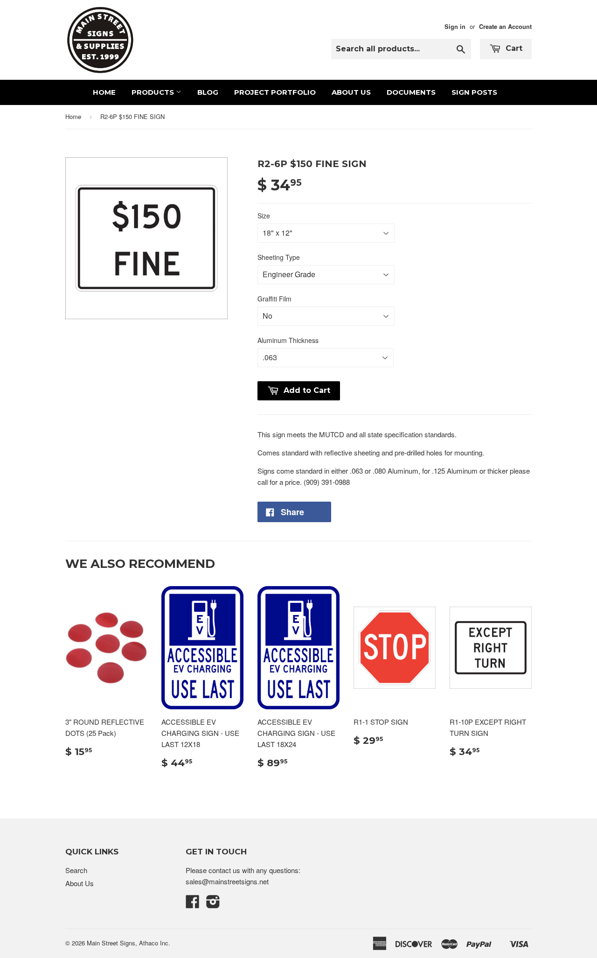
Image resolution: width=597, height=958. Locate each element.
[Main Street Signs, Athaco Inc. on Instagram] (213, 904)
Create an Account (505, 26)
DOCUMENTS (411, 92)
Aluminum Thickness (288, 340)
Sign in (454, 26)
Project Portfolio (275, 92)
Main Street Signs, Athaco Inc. (128, 942)
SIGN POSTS (474, 92)
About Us (351, 92)
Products (154, 92)
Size (263, 215)
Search (76, 870)
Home (104, 92)
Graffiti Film (274, 298)
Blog (207, 92)
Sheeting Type (278, 257)
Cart (512, 48)
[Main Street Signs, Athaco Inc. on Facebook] (193, 904)
